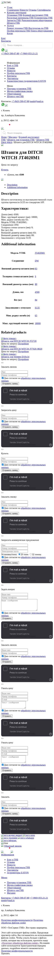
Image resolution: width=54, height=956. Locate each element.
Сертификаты (44, 10)
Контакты (6, 41)
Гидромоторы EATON (18, 872)
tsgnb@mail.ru (36, 101)
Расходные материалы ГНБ (20, 18)
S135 (37, 307)
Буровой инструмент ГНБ (35, 15)
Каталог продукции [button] (16, 12)
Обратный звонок (13, 846)
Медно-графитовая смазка (20, 91)
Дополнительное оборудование (36, 20)
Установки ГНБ (14, 15)
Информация (7, 854)
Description (12, 185)
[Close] (2, 362)
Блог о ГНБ (12, 65)
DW (37, 261)
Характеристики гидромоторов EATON (26, 81)
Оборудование (14, 94)
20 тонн (25, 554)
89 (36, 284)
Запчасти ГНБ (14, 20)
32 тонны (36, 554)
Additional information (17, 187)
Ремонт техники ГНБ (17, 28)
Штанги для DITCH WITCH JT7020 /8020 (21, 349)
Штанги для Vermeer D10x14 (15, 356)
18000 (38, 323)
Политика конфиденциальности (17, 920)
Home (4, 137)
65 (36, 315)
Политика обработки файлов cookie (22, 921)
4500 (37, 292)
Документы (12, 78)
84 (36, 300)
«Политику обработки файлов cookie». (20, 943)
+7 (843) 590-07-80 (10, 53)
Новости (24, 10)
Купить (4, 169)
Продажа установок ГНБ (19, 88)
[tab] (30, 185)
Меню (4, 877)
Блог (3, 38)
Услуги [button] (10, 25)
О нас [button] (10, 7)
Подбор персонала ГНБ (18, 31)
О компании (13, 10)
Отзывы (33, 10)
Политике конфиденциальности (17, 951)
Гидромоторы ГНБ (43, 18)
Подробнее (23, 343)
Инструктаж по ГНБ (38, 28)
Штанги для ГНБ (15, 96)
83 (36, 268)
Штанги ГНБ (13, 23)
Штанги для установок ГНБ (21, 139)
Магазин (12, 137)
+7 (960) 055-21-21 (29, 53)
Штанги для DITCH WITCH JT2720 (18, 341)
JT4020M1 (40, 253)
